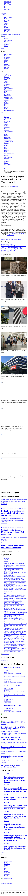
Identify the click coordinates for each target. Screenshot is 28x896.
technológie (6, 251)
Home (5, 168)
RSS (5, 26)
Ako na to (6, 87)
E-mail (16, 186)
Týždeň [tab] (6, 559)
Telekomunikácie (8, 98)
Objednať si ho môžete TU (17, 233)
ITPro (5, 85)
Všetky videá (4, 660)
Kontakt (6, 31)
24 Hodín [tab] (6, 558)
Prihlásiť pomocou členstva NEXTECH (11, 239)
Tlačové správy (8, 90)
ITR (5, 7)
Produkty (6, 103)
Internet (6, 92)
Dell (2, 251)
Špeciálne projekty (8, 88)
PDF (5, 6)
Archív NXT (7, 43)
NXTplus (6, 21)
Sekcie (2, 48)
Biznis (5, 91)
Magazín (6, 38)
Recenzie (6, 41)
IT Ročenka (7, 20)
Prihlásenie (4, 13)
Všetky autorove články (7, 244)
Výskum (6, 82)
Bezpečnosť (7, 94)
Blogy (5, 24)
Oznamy (6, 100)
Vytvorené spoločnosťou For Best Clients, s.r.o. (12, 881)
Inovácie (6, 104)
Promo (6, 105)
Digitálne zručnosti (9, 110)
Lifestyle (6, 107)
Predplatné (6, 3)
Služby (3, 14)
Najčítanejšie (7, 164)
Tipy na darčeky (8, 40)
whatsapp (11, 186)
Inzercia (6, 27)
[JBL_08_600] (5, 654)
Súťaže (6, 23)
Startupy (6, 101)
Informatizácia (7, 95)
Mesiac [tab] (6, 561)
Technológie (7, 84)
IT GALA (6, 19)
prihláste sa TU (10, 235)
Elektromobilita (8, 4)
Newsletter (7, 9)
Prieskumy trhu (8, 97)
